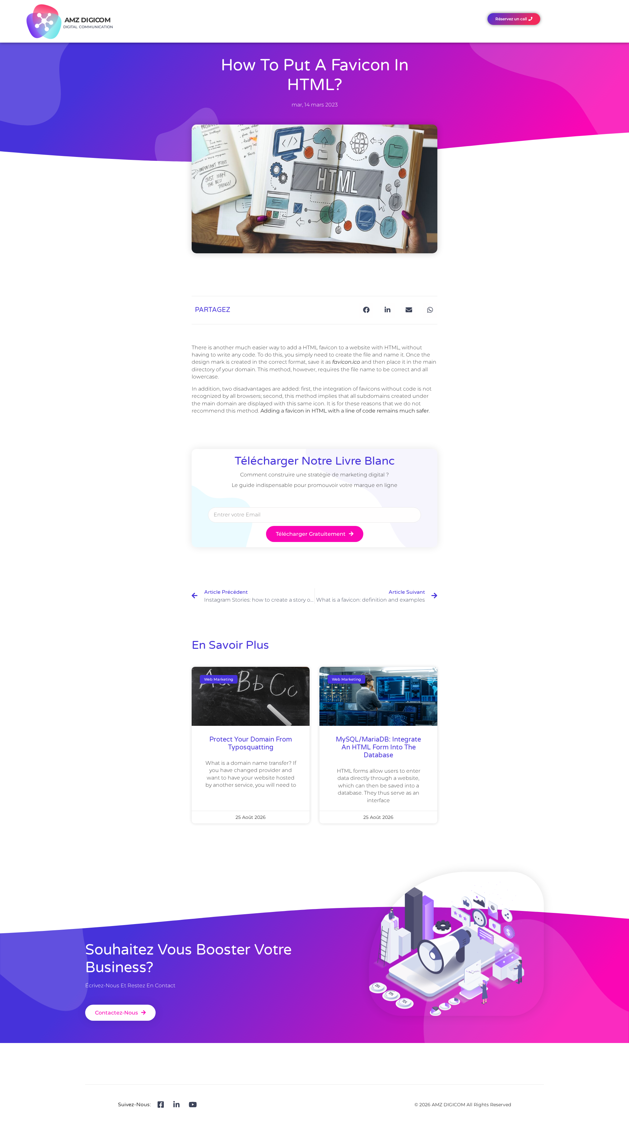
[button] (366, 310)
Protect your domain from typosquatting (250, 743)
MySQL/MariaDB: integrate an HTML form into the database (378, 747)
